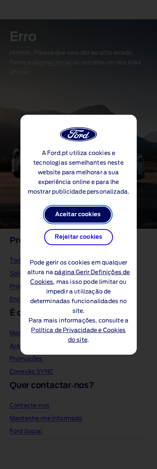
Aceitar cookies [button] (78, 214)
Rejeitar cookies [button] (79, 237)
